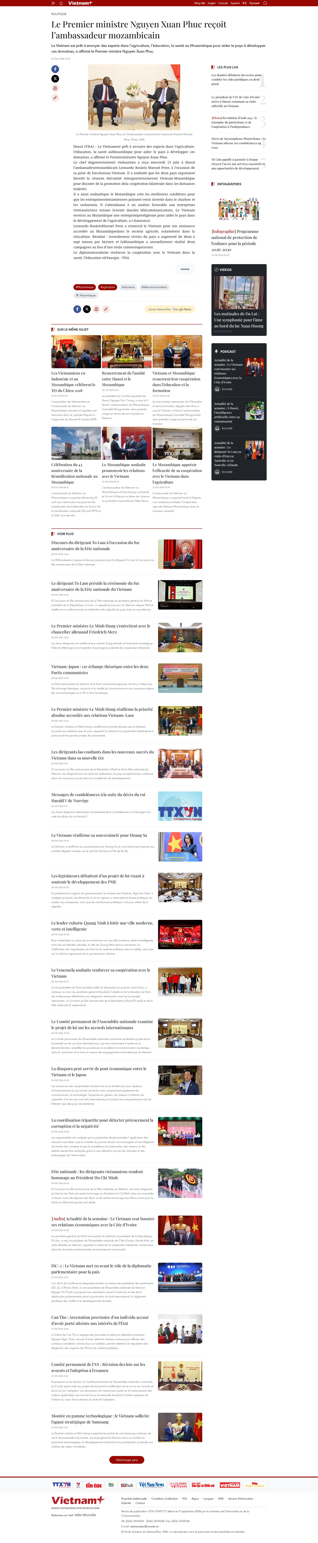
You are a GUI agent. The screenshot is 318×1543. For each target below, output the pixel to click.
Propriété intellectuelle (134, 1498)
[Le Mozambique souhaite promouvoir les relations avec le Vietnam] (127, 443)
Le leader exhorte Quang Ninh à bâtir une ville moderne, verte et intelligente (102, 926)
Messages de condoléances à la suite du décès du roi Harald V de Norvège (98, 797)
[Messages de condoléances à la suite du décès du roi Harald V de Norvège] (180, 806)
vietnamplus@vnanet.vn (144, 1526)
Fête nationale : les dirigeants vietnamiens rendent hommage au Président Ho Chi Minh (97, 1174)
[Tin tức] (94, 1485)
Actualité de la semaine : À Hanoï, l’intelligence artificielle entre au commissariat (227, 412)
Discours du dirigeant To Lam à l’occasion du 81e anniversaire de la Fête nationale (95, 545)
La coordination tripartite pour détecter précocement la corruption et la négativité (102, 1123)
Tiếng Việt (199, 3)
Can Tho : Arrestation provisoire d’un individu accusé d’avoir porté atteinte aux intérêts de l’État (100, 1320)
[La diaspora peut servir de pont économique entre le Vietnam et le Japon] (180, 1080)
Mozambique (88, 295)
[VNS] (152, 1485)
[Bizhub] (127, 1485)
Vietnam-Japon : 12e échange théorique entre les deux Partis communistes (100, 669)
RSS (184, 1498)
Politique (58, 14)
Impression (55, 88)
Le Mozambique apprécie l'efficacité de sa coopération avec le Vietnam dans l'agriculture (177, 473)
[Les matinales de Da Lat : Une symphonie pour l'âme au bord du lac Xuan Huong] (239, 292)
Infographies (229, 184)
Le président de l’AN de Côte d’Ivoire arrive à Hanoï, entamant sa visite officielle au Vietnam (235, 101)
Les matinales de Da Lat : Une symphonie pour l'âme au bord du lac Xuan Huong (239, 320)
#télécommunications (154, 287)
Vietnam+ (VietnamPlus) (80, 3)
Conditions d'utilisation (164, 1498)
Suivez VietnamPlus (160, 309)
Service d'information (240, 1498)
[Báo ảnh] (230, 1485)
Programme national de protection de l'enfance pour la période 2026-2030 (235, 240)
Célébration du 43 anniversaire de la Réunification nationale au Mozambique (74, 473)
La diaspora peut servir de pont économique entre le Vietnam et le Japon (98, 1071)
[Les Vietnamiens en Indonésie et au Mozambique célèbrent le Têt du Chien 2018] (76, 351)
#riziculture (128, 287)
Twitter (55, 79)
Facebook (55, 69)
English (212, 3)
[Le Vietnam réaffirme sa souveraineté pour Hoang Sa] (180, 847)
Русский (254, 3)
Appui (195, 1498)
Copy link (55, 98)
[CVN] (178, 1485)
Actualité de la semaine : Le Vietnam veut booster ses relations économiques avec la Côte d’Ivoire (102, 1221)
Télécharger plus (127, 1460)
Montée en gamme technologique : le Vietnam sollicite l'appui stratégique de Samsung (100, 1419)
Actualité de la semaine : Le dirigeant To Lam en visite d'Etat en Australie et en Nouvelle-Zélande (227, 454)
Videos (226, 269)
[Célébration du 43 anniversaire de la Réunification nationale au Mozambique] (76, 443)
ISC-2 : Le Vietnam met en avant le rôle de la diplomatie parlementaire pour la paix (101, 1268)
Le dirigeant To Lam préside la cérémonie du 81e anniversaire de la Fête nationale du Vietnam (95, 586)
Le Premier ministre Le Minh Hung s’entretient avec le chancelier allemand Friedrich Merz (100, 629)
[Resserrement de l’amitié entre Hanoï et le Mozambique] (127, 351)
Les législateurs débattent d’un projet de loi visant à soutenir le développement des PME (97, 879)
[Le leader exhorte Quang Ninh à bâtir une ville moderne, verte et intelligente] (180, 934)
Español (235, 3)
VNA (221, 1498)
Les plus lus (227, 67)
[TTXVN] (62, 1485)
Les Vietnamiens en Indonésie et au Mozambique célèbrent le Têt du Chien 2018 (73, 381)
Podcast (228, 351)
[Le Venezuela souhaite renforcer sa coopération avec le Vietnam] (180, 981)
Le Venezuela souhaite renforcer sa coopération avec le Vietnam (100, 973)
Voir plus (65, 534)
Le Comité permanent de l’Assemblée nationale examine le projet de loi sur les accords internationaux (102, 1024)
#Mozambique (84, 287)
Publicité (126, 1503)
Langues (208, 1498)
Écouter (227, 389)
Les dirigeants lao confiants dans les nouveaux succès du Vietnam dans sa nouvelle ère (102, 755)
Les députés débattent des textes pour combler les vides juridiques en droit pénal (236, 79)
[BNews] (111, 1485)
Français (223, 3)
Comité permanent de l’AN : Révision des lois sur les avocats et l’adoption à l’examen (98, 1367)
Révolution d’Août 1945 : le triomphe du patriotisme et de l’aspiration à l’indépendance (234, 122)
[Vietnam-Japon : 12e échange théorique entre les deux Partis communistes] (180, 678)
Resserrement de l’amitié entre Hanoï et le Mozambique (123, 378)
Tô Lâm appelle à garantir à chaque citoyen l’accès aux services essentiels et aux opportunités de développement (238, 163)
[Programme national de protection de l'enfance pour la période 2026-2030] (239, 208)
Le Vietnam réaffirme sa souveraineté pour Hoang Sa (99, 835)
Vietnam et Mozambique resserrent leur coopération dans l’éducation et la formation (176, 381)
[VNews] (78, 1485)
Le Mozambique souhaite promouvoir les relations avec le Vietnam (124, 470)
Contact (140, 1503)
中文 (244, 3)
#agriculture (107, 287)
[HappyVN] (255, 1485)
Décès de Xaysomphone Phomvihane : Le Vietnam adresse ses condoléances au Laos (238, 143)
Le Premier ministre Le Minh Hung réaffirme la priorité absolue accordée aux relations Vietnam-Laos (102, 712)
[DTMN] (203, 1485)
